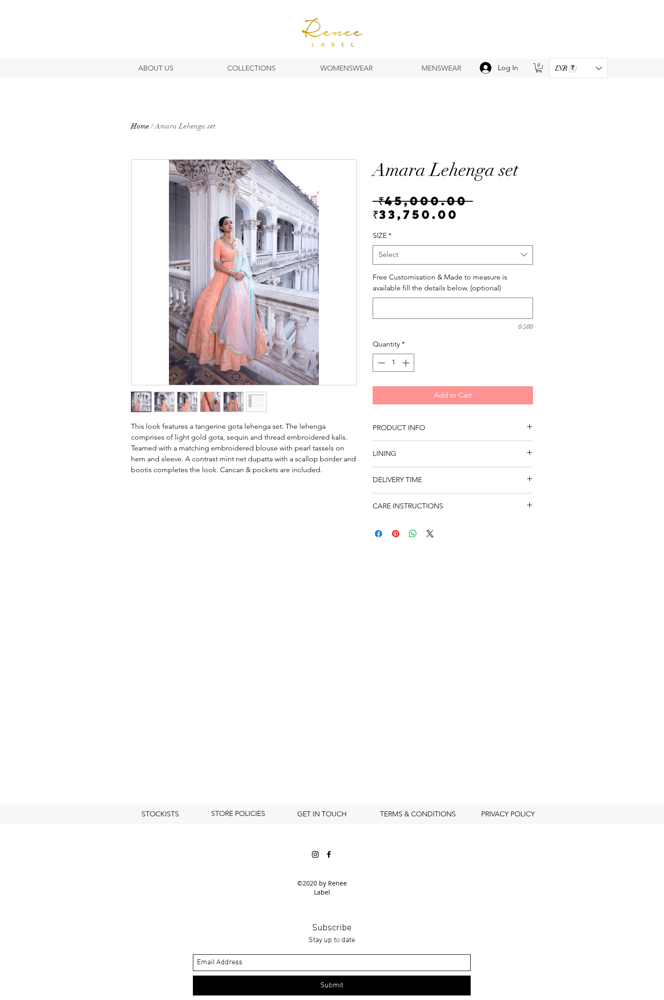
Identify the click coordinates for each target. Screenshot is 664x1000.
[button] (578, 68)
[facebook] (328, 854)
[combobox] (453, 255)
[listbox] (578, 68)
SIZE (382, 235)
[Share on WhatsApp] (412, 533)
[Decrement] (380, 362)
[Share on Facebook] (378, 533)
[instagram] (315, 854)
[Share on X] (430, 533)
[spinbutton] (393, 362)
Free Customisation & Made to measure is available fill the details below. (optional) (440, 283)
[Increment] (406, 362)
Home (140, 126)
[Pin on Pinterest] (395, 533)
